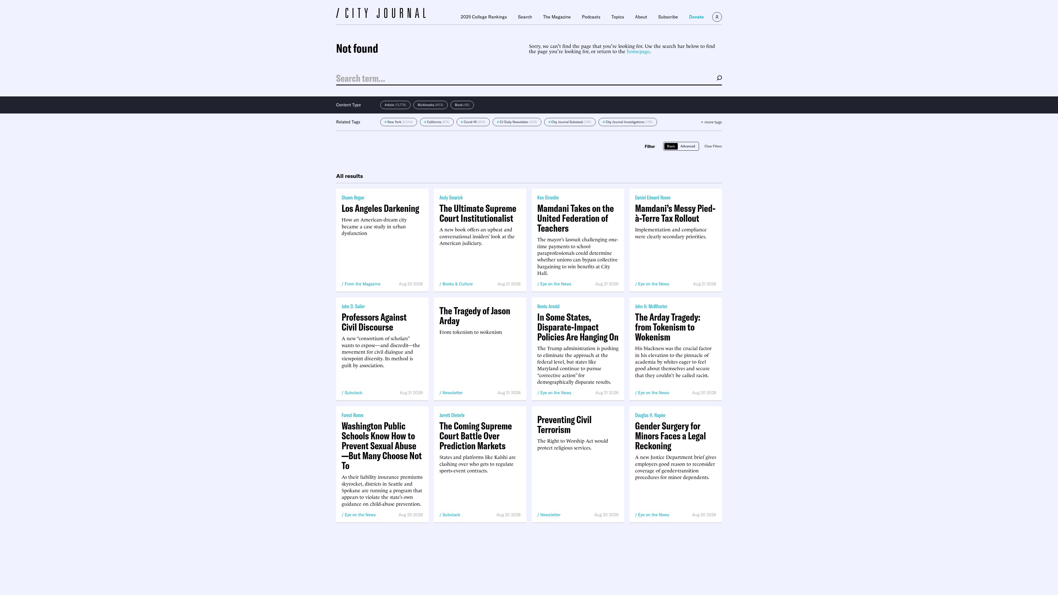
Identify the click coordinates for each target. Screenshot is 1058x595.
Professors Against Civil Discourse (374, 322)
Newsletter (452, 392)
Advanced (688, 146)
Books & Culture (457, 283)
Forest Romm (352, 415)
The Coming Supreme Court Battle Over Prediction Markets (475, 436)
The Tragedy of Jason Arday (474, 316)
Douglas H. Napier (650, 415)
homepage (638, 50)
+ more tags (711, 122)
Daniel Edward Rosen (653, 197)
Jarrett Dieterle (452, 415)
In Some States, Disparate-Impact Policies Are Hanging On (578, 327)
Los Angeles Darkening (380, 208)
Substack (353, 392)
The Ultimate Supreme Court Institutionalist (477, 213)
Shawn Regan (353, 197)
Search (525, 16)
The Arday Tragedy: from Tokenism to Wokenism (667, 327)
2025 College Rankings (484, 16)
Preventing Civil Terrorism (564, 424)
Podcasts (591, 16)
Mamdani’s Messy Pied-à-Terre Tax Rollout (675, 213)
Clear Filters (713, 146)
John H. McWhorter (651, 306)
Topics (617, 16)
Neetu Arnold (548, 306)
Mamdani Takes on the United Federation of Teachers (575, 218)
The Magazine (557, 16)
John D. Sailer (353, 306)
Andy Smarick (451, 197)
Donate (696, 16)
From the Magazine (362, 283)
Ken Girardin (548, 197)
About (641, 16)
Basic (671, 146)
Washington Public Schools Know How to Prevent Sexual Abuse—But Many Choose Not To (382, 445)
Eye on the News (555, 283)
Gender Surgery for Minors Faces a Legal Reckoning (670, 436)
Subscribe (668, 16)
